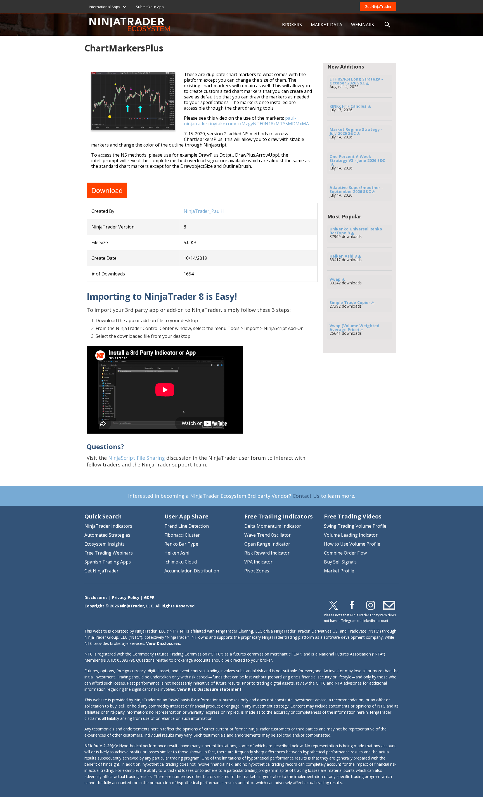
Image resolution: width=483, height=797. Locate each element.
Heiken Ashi (176, 553)
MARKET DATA (326, 25)
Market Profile (339, 571)
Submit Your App (150, 6)
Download (107, 190)
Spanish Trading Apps (107, 562)
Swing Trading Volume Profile (355, 526)
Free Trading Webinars (108, 553)
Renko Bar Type (181, 544)
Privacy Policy (125, 597)
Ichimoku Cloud (180, 562)
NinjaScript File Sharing (136, 457)
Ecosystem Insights (104, 544)
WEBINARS (362, 25)
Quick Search (103, 516)
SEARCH (387, 24)
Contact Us (306, 495)
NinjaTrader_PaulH (204, 211)
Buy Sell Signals (340, 562)
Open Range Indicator (267, 544)
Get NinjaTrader (378, 6)
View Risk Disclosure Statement (209, 689)
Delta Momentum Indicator (272, 526)
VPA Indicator (258, 562)
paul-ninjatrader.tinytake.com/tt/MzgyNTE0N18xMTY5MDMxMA (246, 121)
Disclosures (96, 597)
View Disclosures (163, 643)
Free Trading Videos (353, 516)
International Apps (104, 6)
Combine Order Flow (345, 553)
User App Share (186, 516)
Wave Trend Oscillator (267, 535)
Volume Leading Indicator (351, 535)
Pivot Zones (256, 571)
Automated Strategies (107, 535)
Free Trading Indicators (278, 516)
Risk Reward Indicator (267, 553)
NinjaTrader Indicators (108, 526)
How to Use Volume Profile (352, 544)
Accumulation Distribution (191, 571)
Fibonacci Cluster (182, 535)
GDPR (149, 597)
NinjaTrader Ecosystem (183, 24)
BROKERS (292, 25)
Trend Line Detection (186, 526)
